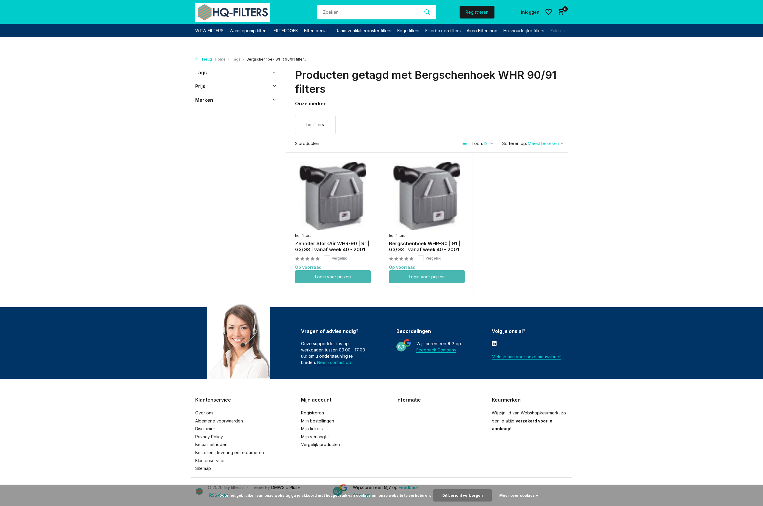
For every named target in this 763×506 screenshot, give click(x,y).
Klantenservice (209, 460)
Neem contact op (334, 362)
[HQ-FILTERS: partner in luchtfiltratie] (232, 12)
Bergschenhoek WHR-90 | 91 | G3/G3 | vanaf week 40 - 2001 (424, 246)
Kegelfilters (408, 30)
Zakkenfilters (563, 30)
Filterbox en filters (443, 30)
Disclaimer (205, 428)
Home (220, 59)
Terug (206, 59)
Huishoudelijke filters (523, 30)
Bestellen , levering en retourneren (229, 452)
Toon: (477, 143)
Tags (236, 59)
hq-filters (303, 235)
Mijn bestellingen (317, 420)
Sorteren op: (514, 143)
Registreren (477, 12)
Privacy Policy (209, 436)
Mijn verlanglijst (316, 436)
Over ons (204, 412)
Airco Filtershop (482, 30)
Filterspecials (317, 30)
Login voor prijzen (333, 276)
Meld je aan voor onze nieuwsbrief (526, 356)
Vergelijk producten (320, 444)
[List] (464, 143)
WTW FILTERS (209, 30)
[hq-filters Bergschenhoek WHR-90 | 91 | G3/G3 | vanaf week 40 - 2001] (427, 195)
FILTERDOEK (286, 30)
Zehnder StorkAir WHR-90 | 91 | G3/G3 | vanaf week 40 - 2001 (332, 246)
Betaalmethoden (211, 444)
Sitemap (203, 468)
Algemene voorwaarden (219, 420)
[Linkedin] (494, 344)
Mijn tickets (312, 428)
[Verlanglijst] (548, 12)
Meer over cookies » (518, 495)
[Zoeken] (427, 12)
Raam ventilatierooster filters (363, 30)
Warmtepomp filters (248, 30)
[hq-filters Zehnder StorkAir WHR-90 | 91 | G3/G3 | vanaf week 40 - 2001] (333, 195)
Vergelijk (339, 258)
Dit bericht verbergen (462, 495)
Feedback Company (436, 349)
